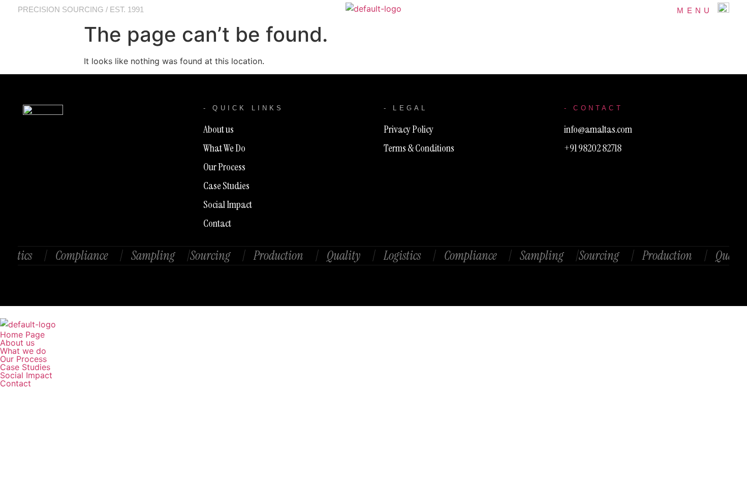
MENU (694, 10)
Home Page (22, 334)
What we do (23, 351)
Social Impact (26, 375)
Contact (15, 383)
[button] (373, 351)
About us (17, 343)
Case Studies (25, 367)
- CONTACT (593, 108)
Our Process (23, 359)
